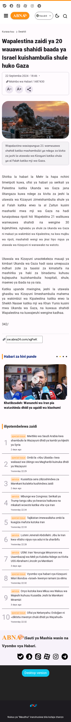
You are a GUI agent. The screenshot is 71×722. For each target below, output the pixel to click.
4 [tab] (66, 356)
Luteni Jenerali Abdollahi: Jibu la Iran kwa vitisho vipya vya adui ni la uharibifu (38, 537)
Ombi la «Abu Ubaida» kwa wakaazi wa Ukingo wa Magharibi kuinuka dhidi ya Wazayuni (40, 462)
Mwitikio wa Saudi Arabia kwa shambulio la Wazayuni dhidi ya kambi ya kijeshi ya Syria (40, 441)
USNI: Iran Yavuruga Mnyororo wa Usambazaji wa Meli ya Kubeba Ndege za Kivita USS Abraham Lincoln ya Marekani (39, 557)
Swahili (22, 31)
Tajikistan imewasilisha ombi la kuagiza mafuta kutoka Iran (37, 520)
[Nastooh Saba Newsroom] (35, 705)
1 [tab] (57, 356)
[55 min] (35, 382)
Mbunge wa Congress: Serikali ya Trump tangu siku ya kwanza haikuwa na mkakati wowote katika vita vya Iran (36, 501)
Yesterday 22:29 (19, 471)
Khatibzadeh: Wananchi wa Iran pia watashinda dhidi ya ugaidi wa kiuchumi (32, 405)
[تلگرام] (64, 656)
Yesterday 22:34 (19, 510)
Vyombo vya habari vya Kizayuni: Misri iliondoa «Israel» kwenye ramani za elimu (39, 576)
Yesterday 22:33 (19, 527)
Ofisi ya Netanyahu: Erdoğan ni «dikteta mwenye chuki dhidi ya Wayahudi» (38, 615)
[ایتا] (38, 656)
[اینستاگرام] (55, 656)
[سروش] (29, 656)
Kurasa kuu (8, 31)
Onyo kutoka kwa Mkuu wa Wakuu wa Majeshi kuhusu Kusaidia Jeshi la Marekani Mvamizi (39, 595)
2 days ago (16, 449)
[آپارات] (47, 656)
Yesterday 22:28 (19, 544)
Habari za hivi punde (20, 357)
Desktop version (35, 673)
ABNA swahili (22, 15)
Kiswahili (43, 16)
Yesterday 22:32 (19, 583)
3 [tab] (63, 356)
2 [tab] (60, 356)
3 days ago (16, 566)
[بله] (20, 656)
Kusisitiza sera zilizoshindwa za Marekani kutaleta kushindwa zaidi (35, 481)
